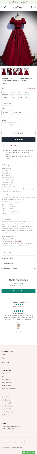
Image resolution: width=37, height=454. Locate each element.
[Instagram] (5, 362)
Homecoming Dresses (8, 403)
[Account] (31, 7)
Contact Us (29, 452)
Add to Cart (18, 133)
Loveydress (8, 447)
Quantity (4, 121)
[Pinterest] (8, 362)
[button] (17, 332)
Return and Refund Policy (9, 389)
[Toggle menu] (2, 7)
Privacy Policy (6, 380)
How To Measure (7, 241)
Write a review (18, 291)
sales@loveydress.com (13, 426)
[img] (18, 304)
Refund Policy (11, 239)
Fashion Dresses (6, 415)
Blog (3, 358)
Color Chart (23, 442)
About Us (4, 354)
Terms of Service (7, 383)
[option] (18, 38)
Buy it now (18, 140)
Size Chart (30, 442)
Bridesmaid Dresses (7, 409)
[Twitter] (2, 362)
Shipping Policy (6, 386)
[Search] (6, 7)
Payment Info (5, 442)
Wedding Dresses (7, 406)
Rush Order (18, 241)
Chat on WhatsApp (8, 429)
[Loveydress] (18, 7)
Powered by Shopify (17, 447)
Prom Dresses (6, 400)
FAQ (3, 239)
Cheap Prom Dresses (8, 412)
